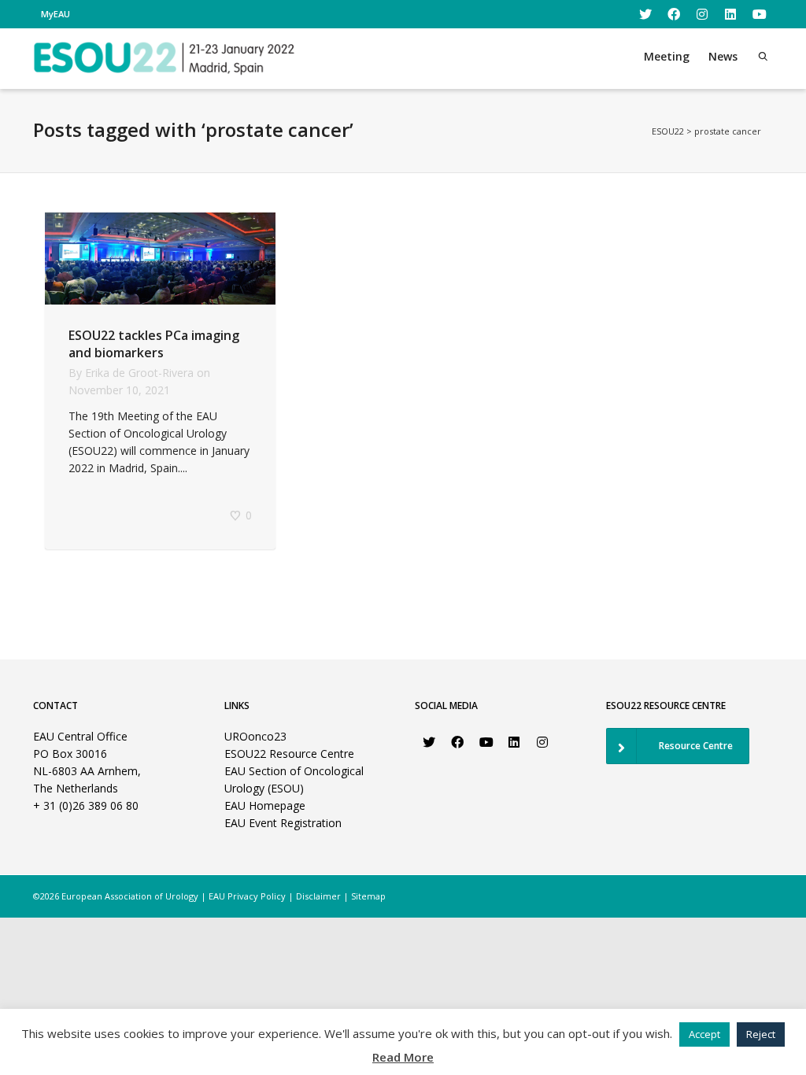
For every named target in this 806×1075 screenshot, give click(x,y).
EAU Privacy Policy (247, 896)
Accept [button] (704, 1034)
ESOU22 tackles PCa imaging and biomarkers (153, 344)
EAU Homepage (264, 805)
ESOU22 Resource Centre (289, 753)
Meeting (667, 56)
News (723, 56)
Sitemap (368, 896)
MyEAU (55, 14)
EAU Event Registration (283, 822)
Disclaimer (318, 896)
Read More (403, 1057)
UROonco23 (255, 736)
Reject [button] (760, 1034)
